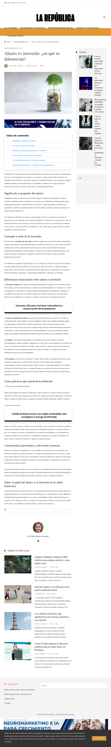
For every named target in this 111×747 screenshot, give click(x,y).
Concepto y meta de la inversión (23, 146)
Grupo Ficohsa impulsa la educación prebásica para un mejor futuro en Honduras (51, 646)
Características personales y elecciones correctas (28, 160)
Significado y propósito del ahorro (24, 141)
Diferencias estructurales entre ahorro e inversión (29, 150)
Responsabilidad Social (13, 48)
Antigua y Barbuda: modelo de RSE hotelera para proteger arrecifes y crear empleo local (52, 560)
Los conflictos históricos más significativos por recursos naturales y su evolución (52, 616)
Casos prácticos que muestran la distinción (26, 155)
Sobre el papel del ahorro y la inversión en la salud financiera (33, 165)
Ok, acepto (99, 738)
